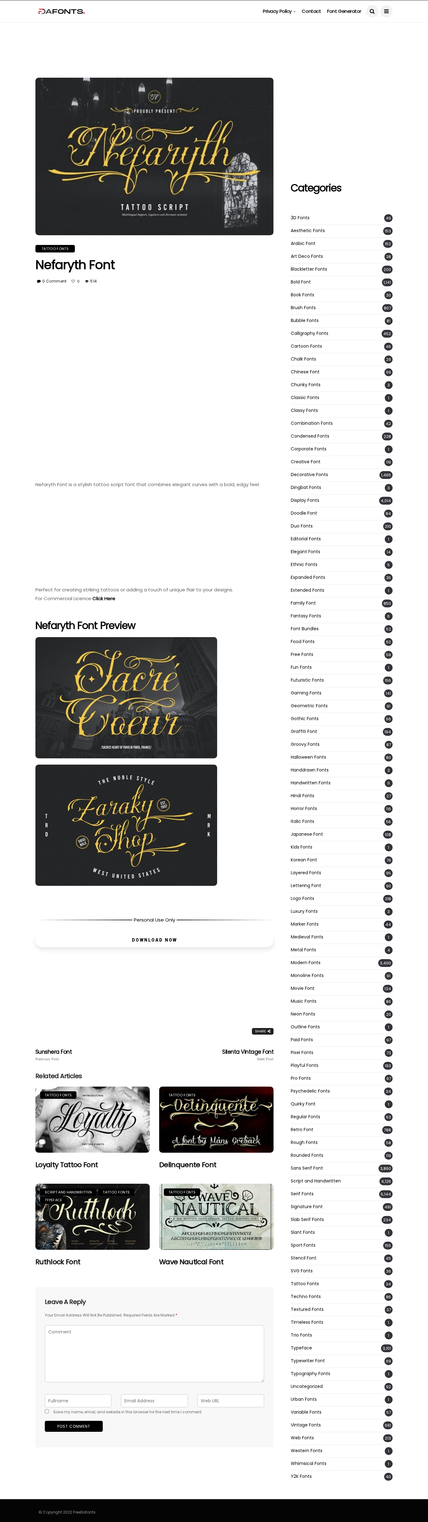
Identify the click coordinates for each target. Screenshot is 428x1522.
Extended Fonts (307, 590)
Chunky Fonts (306, 384)
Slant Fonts (303, 1232)
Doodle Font (304, 513)
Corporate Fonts (308, 449)
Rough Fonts (304, 1142)
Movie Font (303, 988)
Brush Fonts (303, 307)
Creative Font (306, 462)
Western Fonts (306, 1450)
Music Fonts (303, 1001)
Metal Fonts (303, 950)
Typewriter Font (308, 1361)
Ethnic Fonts (304, 564)
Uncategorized (307, 1386)
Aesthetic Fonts (308, 230)
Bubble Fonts (305, 320)
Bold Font (301, 282)
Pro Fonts (301, 1078)
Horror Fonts (304, 808)
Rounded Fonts (307, 1155)
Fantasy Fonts (306, 616)
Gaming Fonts (306, 693)
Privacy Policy (277, 11)
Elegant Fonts (305, 551)
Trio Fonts (301, 1335)
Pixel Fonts (302, 1052)
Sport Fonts (303, 1245)
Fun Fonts (301, 667)
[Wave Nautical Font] (216, 1217)
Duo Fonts (302, 526)
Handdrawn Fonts (310, 770)
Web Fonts (302, 1438)
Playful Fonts (304, 1065)
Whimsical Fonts (308, 1463)
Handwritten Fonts (311, 783)
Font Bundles (305, 628)
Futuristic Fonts (307, 680)
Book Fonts (302, 295)
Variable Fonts (306, 1412)
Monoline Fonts (307, 975)
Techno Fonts (306, 1296)
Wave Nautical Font (191, 1262)
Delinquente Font (187, 1165)
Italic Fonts (302, 821)
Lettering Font (306, 885)
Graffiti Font (304, 731)
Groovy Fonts (305, 744)
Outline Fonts (305, 1027)
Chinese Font (305, 372)
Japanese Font (307, 834)
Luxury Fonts (304, 911)
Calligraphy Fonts (309, 333)
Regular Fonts (305, 1116)
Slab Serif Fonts (307, 1219)
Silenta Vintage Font (248, 1055)
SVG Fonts (302, 1271)
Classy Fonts (304, 410)
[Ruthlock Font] (92, 1217)
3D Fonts (300, 218)
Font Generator (344, 11)
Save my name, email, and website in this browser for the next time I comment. (127, 1412)
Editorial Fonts (306, 539)
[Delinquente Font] (216, 1120)
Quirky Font (303, 1104)
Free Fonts (302, 654)
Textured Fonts (307, 1309)
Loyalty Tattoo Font (66, 1165)
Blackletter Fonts (309, 269)
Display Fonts (305, 500)
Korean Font (304, 860)
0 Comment (54, 281)
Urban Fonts (304, 1399)
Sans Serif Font (307, 1168)
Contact (311, 11)
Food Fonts (303, 641)
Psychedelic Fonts (310, 1091)
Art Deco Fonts (307, 256)
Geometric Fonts (309, 706)
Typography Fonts (310, 1373)
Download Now (154, 940)
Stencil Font (303, 1258)
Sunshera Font (53, 1055)
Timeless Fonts (307, 1322)
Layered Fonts (306, 872)
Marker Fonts (305, 924)
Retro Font (302, 1129)
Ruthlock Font (57, 1262)
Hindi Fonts (302, 795)
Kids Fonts (301, 847)
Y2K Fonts (301, 1476)
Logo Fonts (302, 898)
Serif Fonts (302, 1194)
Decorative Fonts (309, 474)
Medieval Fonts (307, 937)
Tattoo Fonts (55, 248)
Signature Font (307, 1206)
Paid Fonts (302, 1039)
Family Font (303, 603)
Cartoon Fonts (306, 346)
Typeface (53, 1200)
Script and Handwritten (68, 1192)
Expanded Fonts (308, 577)
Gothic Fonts (305, 718)
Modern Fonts (306, 962)
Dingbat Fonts (306, 487)
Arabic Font (303, 243)
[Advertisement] (214, 36)
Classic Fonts (305, 397)
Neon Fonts (303, 1014)
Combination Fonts (312, 423)
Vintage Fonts (306, 1425)
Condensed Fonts (310, 436)
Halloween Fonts (308, 757)
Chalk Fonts (303, 359)
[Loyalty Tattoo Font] (92, 1120)
